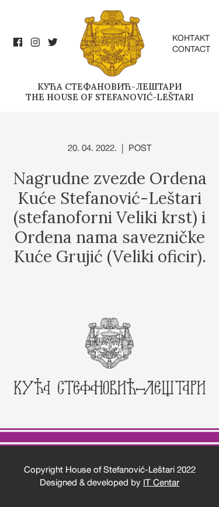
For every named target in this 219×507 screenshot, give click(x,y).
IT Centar (161, 482)
